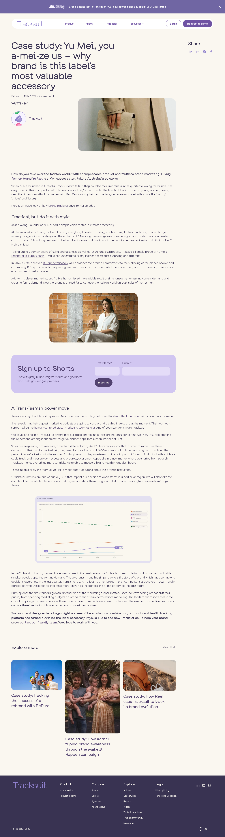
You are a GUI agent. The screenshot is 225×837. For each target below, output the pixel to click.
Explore (129, 784)
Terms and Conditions (167, 795)
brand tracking (58, 205)
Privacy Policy (162, 790)
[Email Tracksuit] (203, 785)
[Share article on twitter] (204, 52)
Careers (95, 795)
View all (167, 647)
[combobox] (204, 829)
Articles (127, 790)
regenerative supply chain (28, 256)
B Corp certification (55, 263)
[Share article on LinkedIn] (191, 52)
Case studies (130, 795)
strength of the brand (127, 416)
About (89, 23)
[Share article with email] (197, 52)
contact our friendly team (38, 622)
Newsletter (129, 823)
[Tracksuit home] (30, 785)
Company (98, 784)
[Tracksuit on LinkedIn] (198, 785)
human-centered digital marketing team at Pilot (64, 427)
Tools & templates (133, 812)
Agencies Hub (98, 806)
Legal (160, 784)
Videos (127, 806)
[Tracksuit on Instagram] (209, 785)
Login (173, 23)
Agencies (112, 23)
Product (69, 23)
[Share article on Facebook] (211, 52)
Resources (135, 23)
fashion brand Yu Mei (27, 178)
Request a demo (197, 23)
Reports (127, 801)
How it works (66, 790)
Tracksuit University (133, 818)
